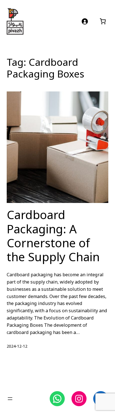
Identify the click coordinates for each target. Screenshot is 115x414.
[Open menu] (10, 398)
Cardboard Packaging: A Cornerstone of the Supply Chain (53, 237)
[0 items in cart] (103, 21)
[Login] (84, 21)
